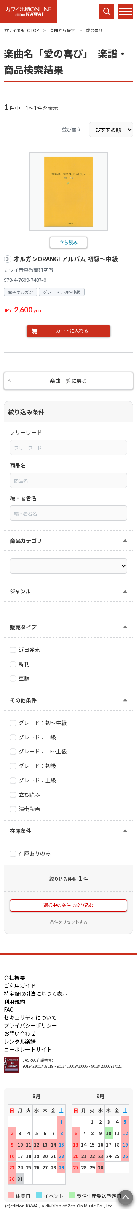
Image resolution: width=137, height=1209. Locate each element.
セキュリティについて (30, 1017)
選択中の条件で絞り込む (68, 905)
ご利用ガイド (20, 985)
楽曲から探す (62, 30)
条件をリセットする (69, 922)
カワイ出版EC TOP (21, 30)
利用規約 (14, 1001)
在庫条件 (20, 831)
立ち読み (68, 242)
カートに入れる (72, 330)
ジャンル (20, 591)
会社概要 (14, 977)
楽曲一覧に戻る (68, 380)
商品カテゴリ (26, 540)
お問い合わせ (20, 1033)
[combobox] (68, 447)
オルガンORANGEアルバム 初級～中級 (65, 258)
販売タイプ (23, 627)
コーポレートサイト (28, 1049)
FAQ (9, 1009)
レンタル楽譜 (20, 1041)
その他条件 (23, 700)
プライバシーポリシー (30, 1025)
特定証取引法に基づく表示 (36, 993)
